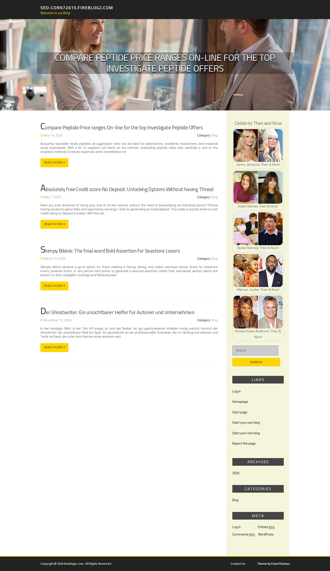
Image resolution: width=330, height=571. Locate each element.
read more (53, 162)
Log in (236, 391)
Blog (214, 135)
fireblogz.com (74, 563)
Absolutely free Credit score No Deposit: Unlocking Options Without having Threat (127, 189)
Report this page (244, 443)
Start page (239, 412)
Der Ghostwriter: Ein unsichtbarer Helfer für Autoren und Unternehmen (117, 312)
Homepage (240, 401)
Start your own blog (246, 422)
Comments (243, 534)
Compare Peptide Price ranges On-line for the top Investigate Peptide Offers (121, 127)
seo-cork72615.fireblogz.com (76, 7)
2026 (236, 473)
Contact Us (238, 563)
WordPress (266, 534)
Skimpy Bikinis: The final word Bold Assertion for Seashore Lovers (110, 251)
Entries (266, 527)
